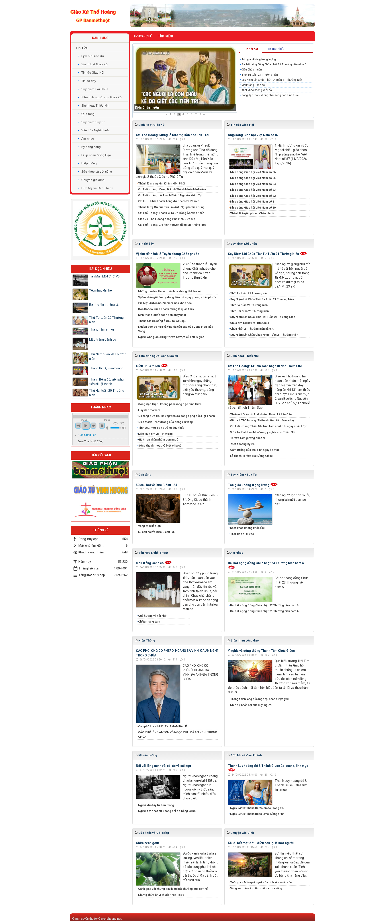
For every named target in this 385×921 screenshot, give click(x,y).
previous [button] (78, 425)
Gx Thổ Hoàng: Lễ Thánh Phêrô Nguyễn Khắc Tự (170, 195)
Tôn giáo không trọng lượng (259, 59)
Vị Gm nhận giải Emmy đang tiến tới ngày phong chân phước (177, 297)
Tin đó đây (88, 81)
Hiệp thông (89, 163)
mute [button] (108, 428)
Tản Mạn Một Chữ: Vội (104, 276)
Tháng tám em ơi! (102, 329)
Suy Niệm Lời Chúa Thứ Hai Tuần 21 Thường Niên (262, 317)
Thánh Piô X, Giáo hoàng (106, 368)
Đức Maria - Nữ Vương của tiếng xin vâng (165, 422)
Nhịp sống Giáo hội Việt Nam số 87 (253, 135)
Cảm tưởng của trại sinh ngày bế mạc (255, 449)
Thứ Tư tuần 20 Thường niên (106, 320)
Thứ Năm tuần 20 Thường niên (107, 356)
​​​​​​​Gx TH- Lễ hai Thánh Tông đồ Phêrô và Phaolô (168, 201)
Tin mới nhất (275, 48)
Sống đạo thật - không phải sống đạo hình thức (270, 95)
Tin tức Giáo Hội (92, 72)
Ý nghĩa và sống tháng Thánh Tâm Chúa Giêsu (261, 650)
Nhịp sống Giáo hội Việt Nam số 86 (253, 172)
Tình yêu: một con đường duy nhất (161, 427)
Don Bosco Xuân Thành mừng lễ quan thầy (166, 309)
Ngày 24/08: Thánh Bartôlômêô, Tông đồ (257, 808)
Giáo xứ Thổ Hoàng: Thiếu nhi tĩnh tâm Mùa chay (262, 420)
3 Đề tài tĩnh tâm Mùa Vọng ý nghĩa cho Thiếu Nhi (262, 432)
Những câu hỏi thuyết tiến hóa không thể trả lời (169, 291)
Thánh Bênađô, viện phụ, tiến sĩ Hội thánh (106, 382)
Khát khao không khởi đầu (257, 90)
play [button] (85, 425)
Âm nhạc (87, 138)
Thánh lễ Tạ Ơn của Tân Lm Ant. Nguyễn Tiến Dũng (171, 207)
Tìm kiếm (165, 36)
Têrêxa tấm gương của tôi (247, 438)
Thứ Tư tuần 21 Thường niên (156, 107)
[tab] (251, 49)
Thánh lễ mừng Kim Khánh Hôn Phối (161, 183)
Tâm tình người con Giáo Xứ (101, 97)
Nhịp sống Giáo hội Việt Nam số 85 (253, 178)
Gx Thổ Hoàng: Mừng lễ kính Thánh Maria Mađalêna (172, 189)
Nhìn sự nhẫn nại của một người (251, 705)
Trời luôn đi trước (242, 534)
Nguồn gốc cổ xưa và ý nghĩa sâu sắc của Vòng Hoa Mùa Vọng (175, 329)
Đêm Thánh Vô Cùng (90, 441)
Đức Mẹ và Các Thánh (97, 188)
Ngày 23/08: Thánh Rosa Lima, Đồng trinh (257, 813)
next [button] (93, 425)
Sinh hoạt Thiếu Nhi (95, 105)
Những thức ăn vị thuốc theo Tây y (161, 894)
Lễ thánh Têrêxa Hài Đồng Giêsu (251, 455)
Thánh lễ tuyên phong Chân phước (252, 213)
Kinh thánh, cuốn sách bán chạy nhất (162, 315)
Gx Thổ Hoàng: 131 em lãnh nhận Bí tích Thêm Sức (265, 366)
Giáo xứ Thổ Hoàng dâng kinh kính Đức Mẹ (166, 219)
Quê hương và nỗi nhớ (152, 615)
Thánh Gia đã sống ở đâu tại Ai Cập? (162, 321)
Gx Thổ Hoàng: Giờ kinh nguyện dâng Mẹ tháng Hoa (172, 224)
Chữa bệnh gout (147, 843)
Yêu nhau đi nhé (100, 290)
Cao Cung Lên (87, 435)
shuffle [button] (122, 423)
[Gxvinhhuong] (100, 489)
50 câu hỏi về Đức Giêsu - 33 (156, 532)
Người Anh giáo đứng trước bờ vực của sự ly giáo (171, 337)
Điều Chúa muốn (252, 69)
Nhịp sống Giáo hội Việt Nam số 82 (253, 195)
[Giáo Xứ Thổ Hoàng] (93, 15)
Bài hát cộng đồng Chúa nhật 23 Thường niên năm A (274, 64)
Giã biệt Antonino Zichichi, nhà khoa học (165, 303)
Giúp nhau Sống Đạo (96, 155)
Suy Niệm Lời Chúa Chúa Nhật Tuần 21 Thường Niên (264, 334)
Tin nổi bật (251, 49)
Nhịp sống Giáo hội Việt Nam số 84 (253, 184)
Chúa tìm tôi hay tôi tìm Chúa (249, 323)
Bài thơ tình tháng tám (105, 304)
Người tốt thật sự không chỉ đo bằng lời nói (167, 811)
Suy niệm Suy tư (92, 122)
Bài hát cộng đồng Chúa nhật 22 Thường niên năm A (264, 605)
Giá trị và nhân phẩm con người (158, 439)
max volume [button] (124, 428)
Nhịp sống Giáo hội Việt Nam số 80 (253, 207)
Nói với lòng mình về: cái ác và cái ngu (163, 766)
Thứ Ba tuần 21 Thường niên (249, 305)
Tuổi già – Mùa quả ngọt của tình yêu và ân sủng (261, 882)
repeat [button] (115, 423)
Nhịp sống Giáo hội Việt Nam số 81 (253, 201)
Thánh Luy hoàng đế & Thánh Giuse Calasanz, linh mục (268, 766)
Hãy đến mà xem (149, 410)
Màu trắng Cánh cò (253, 85)
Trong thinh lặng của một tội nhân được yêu (259, 699)
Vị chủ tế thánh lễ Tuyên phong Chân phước (167, 254)
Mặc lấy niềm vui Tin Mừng (155, 433)
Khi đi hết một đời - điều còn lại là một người (261, 843)
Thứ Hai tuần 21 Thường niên (249, 311)
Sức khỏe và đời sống (96, 171)
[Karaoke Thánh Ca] (100, 509)
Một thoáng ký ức (242, 444)
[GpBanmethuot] (100, 469)
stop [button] (102, 425)
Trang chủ (142, 36)
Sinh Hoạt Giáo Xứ (94, 64)
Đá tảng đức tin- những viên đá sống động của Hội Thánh (176, 416)
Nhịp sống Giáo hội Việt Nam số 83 (253, 189)
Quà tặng (87, 114)
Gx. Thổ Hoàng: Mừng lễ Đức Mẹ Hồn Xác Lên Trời (172, 135)
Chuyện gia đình (92, 180)
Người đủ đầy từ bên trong (156, 805)
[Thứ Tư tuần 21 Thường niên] (185, 79)
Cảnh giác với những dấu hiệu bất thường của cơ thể (173, 888)
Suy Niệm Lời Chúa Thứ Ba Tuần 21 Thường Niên (262, 299)
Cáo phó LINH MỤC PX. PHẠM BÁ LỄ (162, 726)
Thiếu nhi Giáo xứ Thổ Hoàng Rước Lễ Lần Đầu (261, 414)
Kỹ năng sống (91, 147)
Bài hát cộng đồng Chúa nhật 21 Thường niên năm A (264, 611)
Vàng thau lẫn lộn (149, 526)
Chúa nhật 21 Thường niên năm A (252, 328)
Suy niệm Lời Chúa (94, 89)
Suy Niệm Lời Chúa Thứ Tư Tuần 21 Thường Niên (272, 79)
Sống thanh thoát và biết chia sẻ (159, 445)
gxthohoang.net (111, 918)
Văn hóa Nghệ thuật (95, 130)
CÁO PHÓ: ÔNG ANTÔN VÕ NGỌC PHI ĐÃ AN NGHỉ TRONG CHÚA (177, 734)
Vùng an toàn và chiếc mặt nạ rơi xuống (256, 888)
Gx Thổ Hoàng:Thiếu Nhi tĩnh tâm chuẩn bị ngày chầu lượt (268, 426)
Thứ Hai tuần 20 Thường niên (106, 393)
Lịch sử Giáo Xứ (92, 56)
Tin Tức (82, 48)
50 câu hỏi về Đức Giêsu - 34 (156, 485)
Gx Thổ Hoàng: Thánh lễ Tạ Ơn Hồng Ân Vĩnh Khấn (171, 213)
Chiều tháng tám (149, 621)
